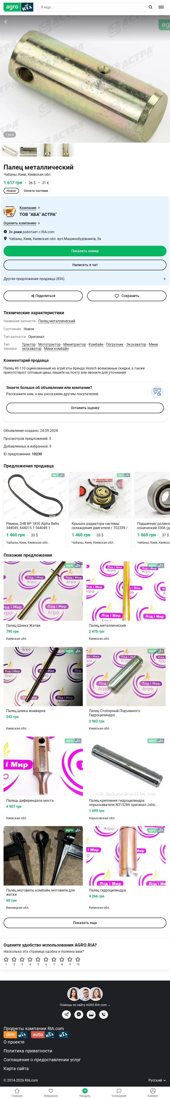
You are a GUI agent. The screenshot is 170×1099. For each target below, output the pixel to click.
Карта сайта (16, 1068)
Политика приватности (28, 1050)
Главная (17, 1095)
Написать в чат (85, 265)
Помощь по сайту (85, 1005)
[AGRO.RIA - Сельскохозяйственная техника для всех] (20, 7)
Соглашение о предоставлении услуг (42, 1059)
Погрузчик (115, 344)
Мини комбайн (56, 349)
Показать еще (85, 923)
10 (77, 964)
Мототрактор (49, 344)
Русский (156, 1080)
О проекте (14, 1042)
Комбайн (96, 344)
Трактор (29, 344)
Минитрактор (74, 344)
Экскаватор (136, 344)
